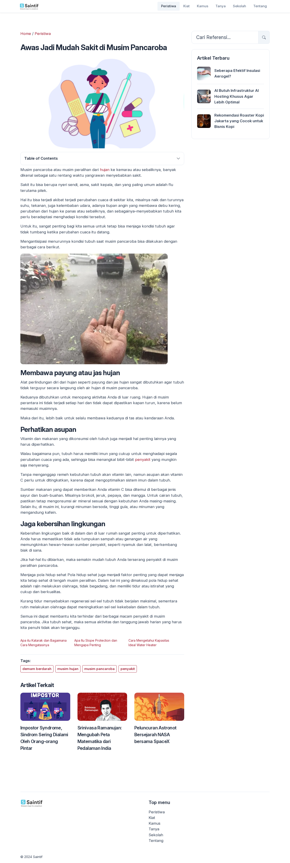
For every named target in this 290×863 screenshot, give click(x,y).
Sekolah (239, 6)
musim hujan (67, 669)
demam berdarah (36, 669)
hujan (104, 169)
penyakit (143, 459)
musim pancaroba (99, 669)
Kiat (186, 6)
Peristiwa (168, 6)
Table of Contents (41, 158)
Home (25, 33)
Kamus (202, 6)
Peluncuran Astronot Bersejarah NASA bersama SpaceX (155, 734)
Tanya (220, 6)
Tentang (260, 6)
